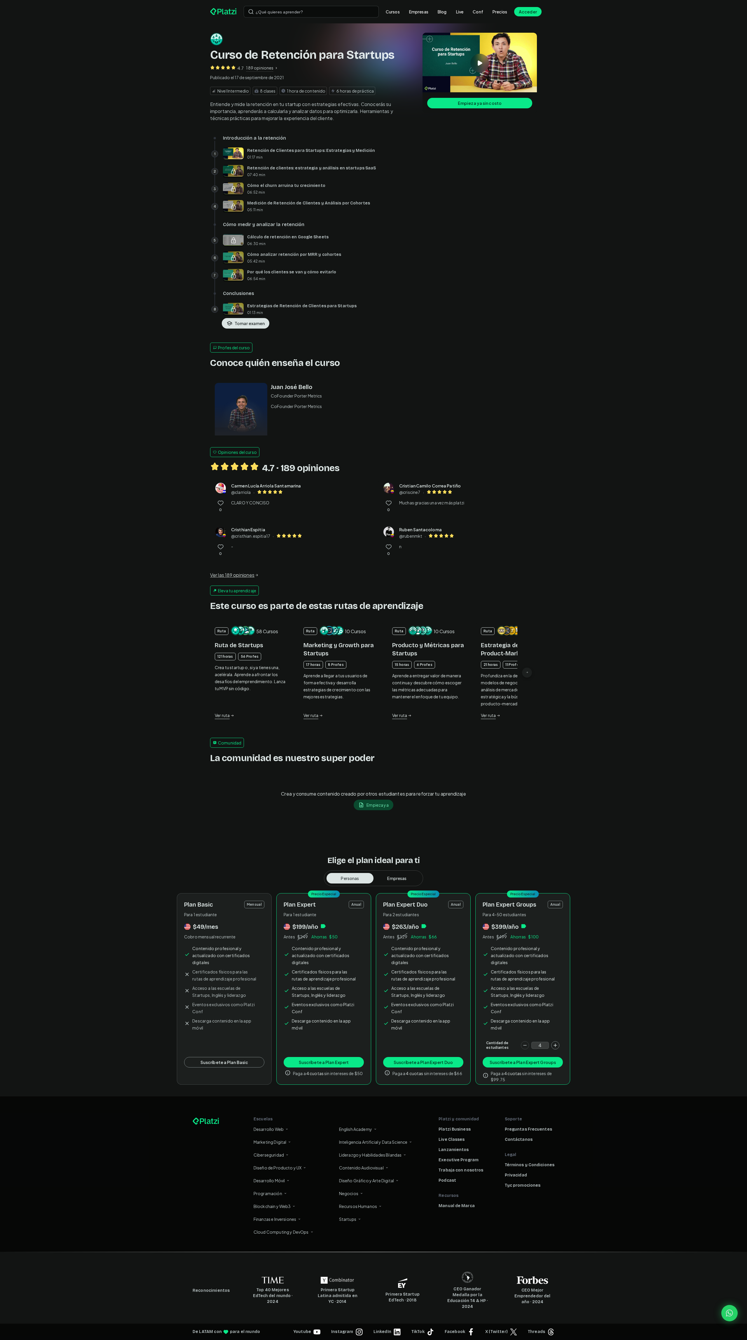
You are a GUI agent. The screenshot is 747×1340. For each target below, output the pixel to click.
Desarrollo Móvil (269, 1180)
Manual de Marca (457, 1205)
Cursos (393, 11)
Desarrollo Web (269, 1129)
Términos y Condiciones (529, 1164)
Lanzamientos (454, 1149)
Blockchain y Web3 (272, 1206)
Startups (347, 1219)
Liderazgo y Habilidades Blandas (370, 1154)
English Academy (355, 1129)
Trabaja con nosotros (461, 1170)
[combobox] (311, 12)
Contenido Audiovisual (361, 1167)
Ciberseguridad (269, 1154)
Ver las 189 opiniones (232, 575)
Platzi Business (455, 1129)
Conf (478, 11)
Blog (442, 11)
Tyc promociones (523, 1185)
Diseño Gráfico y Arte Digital (366, 1180)
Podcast (447, 1180)
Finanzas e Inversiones (275, 1219)
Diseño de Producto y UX (277, 1167)
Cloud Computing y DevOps (281, 1232)
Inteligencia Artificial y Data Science (373, 1142)
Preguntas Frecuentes (528, 1129)
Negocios (348, 1193)
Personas (350, 878)
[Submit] (250, 12)
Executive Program (459, 1159)
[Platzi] (223, 11)
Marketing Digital (270, 1142)
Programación (268, 1193)
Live (460, 11)
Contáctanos (519, 1139)
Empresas (418, 11)
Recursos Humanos (358, 1206)
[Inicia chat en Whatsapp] (729, 1313)
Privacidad (516, 1175)
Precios (500, 11)
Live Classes (452, 1139)
